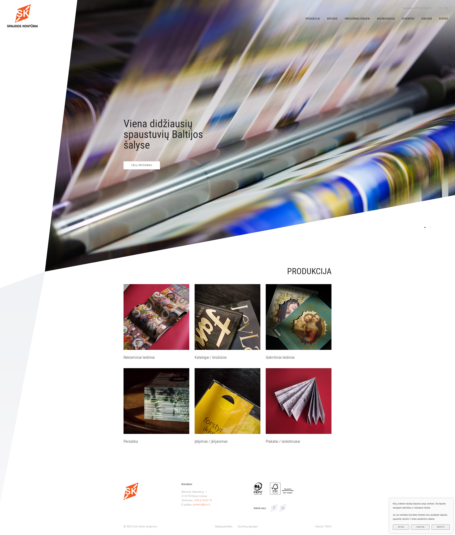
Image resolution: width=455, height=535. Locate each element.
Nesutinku (420, 527)
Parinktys (440, 527)
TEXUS (327, 526)
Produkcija (313, 18)
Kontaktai (408, 18)
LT (440, 8)
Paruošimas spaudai (357, 18)
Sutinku (401, 527)
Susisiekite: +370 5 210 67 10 (417, 8)
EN (446, 8)
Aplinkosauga (386, 18)
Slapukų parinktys (223, 526)
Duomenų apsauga (248, 526)
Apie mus (332, 18)
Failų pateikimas (141, 165)
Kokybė (443, 18)
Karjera (427, 18)
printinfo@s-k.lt (201, 504)
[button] (424, 227)
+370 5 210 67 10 (203, 500)
